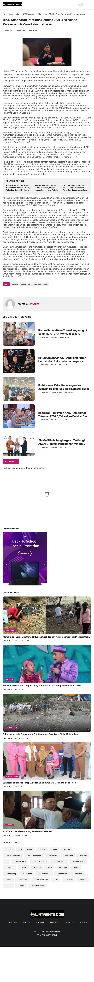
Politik (9, 880)
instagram (69, 922)
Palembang (11, 874)
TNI (56, 880)
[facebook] (5, 291)
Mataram (9, 679)
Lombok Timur (60, 861)
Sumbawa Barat (15, 14)
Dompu (9, 849)
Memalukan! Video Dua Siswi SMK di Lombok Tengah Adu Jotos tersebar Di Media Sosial (46, 637)
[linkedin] (24, 291)
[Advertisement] (47, 964)
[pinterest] (20, 291)
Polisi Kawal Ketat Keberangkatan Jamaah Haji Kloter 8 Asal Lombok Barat (63, 387)
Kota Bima (69, 855)
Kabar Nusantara (13, 855)
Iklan (55, 849)
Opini (76, 867)
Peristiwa (78, 874)
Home (5, 14)
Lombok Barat (20, 861)
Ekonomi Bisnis (56, 392)
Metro (24, 867)
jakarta (15, 284)
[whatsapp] (15, 291)
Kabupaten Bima (34, 855)
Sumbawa (23, 880)
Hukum (53, 365)
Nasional (37, 867)
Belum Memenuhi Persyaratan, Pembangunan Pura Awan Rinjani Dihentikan (40, 734)
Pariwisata (27, 874)
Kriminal (83, 855)
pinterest (54, 922)
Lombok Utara (12, 728)
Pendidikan (10, 630)
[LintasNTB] (12, 5)
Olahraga (63, 867)
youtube (84, 922)
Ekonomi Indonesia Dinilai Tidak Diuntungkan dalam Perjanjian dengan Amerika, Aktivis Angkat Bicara (74, 187)
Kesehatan (25, 284)
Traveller (69, 880)
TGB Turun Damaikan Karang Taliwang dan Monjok (28, 831)
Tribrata (83, 880)
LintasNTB (55, 931)
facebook (12, 922)
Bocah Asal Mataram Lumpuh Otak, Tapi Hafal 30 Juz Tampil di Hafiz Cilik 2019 (42, 685)
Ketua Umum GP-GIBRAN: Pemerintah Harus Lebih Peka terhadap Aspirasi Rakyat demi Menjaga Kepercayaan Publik (64, 359)
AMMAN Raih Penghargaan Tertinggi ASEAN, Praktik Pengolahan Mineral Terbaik (46, 187)
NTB (50, 867)
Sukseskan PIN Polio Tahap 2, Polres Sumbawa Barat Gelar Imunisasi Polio (39, 783)
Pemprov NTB (45, 874)
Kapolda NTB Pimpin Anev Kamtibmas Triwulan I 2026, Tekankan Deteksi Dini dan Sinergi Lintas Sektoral (18, 187)
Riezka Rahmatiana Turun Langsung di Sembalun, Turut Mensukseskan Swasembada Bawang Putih (62, 332)
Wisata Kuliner (38, 886)
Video (9, 886)
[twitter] (10, 291)
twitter (26, 922)
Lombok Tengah (40, 861)
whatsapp (40, 922)
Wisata (22, 886)
